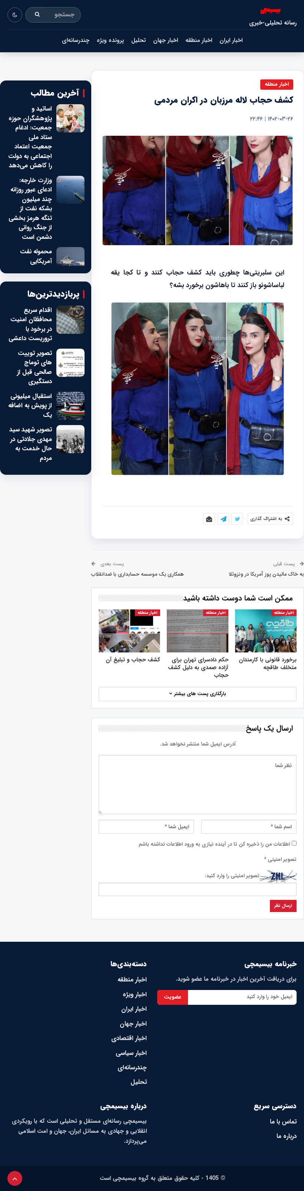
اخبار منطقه (198, 40)
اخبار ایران (230, 40)
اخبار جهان (165, 40)
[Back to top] (14, 1178)
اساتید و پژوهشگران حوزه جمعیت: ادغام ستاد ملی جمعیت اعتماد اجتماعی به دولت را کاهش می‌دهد (30, 137)
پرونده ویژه (110, 40)
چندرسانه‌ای (75, 40)
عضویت (172, 997)
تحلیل (138, 40)
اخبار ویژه (135, 995)
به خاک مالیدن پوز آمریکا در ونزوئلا (266, 574)
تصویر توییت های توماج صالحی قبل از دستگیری (34, 367)
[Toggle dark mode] (14, 14)
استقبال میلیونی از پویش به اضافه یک (30, 406)
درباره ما (287, 1136)
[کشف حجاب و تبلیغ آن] (129, 630)
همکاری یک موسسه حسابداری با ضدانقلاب (137, 574)
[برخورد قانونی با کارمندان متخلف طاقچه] (266, 630)
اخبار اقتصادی (129, 1038)
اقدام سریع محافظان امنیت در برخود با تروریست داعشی (30, 324)
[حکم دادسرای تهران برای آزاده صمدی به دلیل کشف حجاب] (197, 630)
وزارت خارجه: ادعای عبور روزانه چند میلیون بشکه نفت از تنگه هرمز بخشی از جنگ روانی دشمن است (30, 209)
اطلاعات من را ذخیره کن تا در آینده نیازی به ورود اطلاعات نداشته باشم (214, 844)
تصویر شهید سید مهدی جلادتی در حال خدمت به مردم (30, 444)
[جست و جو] (37, 15)
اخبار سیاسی (131, 1053)
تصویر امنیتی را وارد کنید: (232, 876)
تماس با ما (283, 1122)
